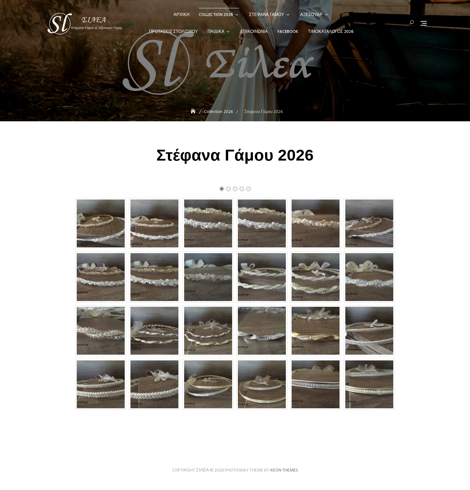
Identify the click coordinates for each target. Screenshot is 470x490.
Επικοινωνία (254, 31)
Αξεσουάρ (311, 14)
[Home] (193, 112)
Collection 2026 (216, 14)
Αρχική (181, 14)
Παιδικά (216, 31)
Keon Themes (284, 470)
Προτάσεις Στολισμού (173, 31)
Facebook (288, 31)
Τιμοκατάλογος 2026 (331, 31)
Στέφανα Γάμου (266, 14)
